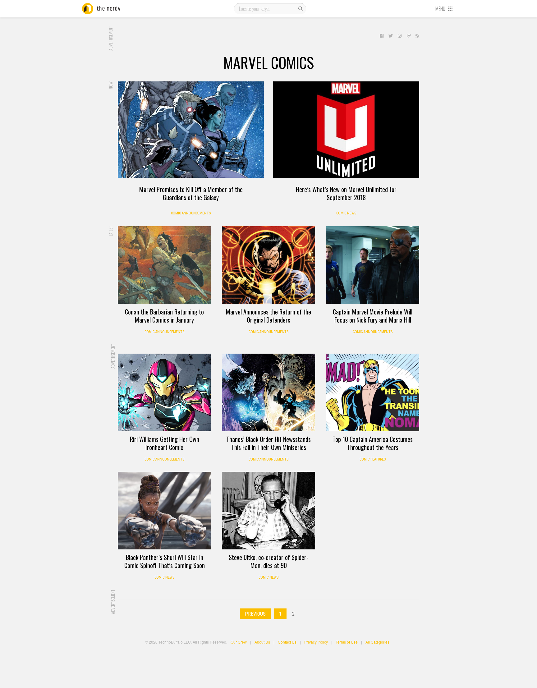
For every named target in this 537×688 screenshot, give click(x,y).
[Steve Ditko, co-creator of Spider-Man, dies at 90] (268, 510)
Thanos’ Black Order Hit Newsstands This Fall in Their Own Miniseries (268, 443)
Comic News (346, 213)
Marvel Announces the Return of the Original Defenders (268, 315)
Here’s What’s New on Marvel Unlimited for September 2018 (346, 193)
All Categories (377, 641)
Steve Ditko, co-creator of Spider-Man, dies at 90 (268, 561)
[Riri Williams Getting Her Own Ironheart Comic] (164, 392)
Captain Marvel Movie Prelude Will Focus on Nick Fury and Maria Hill (372, 315)
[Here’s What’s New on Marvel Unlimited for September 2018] (346, 129)
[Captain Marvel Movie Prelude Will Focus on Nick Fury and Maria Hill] (372, 265)
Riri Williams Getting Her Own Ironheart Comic (164, 443)
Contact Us (287, 641)
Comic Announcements (191, 213)
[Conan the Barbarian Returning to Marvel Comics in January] (164, 265)
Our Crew (239, 641)
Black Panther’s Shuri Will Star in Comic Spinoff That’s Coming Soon (164, 561)
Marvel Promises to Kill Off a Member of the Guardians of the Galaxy (191, 193)
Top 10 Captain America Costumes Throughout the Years (373, 443)
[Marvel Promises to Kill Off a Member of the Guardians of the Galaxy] (191, 129)
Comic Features (373, 459)
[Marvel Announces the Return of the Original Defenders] (268, 265)
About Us (262, 641)
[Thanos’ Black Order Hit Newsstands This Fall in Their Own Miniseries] (268, 392)
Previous (255, 614)
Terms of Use (347, 641)
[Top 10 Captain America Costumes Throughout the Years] (372, 392)
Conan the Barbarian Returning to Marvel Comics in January (164, 315)
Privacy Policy (316, 641)
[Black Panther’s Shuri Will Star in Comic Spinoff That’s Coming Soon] (164, 510)
